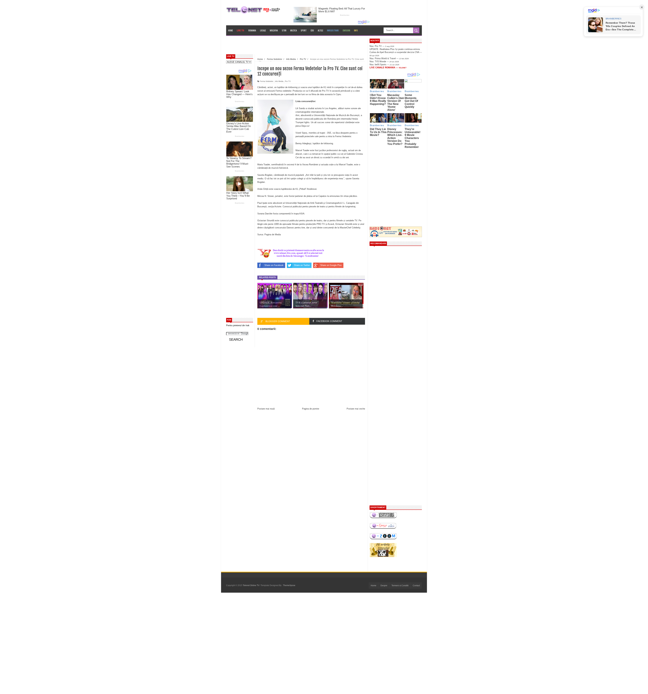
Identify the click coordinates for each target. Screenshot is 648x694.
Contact (416, 585)
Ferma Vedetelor (266, 81)
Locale (263, 30)
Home (230, 30)
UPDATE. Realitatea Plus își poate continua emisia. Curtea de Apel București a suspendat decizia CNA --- (396, 52)
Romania (252, 30)
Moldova (274, 30)
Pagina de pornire (310, 408)
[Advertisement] (303, 46)
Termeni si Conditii (400, 585)
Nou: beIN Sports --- (384, 64)
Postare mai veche (356, 408)
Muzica (293, 30)
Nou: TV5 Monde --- (384, 61)
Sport (304, 30)
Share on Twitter (302, 265)
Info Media (279, 81)
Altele (320, 30)
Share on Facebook (274, 265)
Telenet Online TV (251, 585)
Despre (384, 585)
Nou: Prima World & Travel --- (389, 58)
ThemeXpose (289, 585)
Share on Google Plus (331, 265)
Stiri (284, 30)
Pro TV (288, 81)
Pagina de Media (272, 234)
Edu (312, 30)
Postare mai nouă (266, 408)
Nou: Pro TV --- (382, 46)
